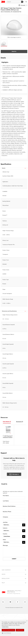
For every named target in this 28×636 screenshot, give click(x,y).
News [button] (3, 574)
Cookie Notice (5, 626)
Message (5, 545)
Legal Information (10, 590)
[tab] (7, 421)
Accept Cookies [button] (20, 630)
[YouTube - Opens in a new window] (10, 602)
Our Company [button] (6, 570)
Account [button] (23, 5)
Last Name (6, 501)
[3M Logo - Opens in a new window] (3, 2)
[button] (6, 633)
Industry (5, 528)
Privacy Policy (18, 590)
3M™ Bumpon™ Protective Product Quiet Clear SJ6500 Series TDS (8, 436)
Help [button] (3, 582)
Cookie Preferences (11, 591)
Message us (15, 474)
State (4, 539)
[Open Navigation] (26, 1)
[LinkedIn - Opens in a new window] (3, 602)
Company (5, 517)
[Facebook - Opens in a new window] (17, 602)
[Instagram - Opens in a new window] (25, 602)
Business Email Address (9, 506)
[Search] (22, 2)
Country (5, 533)
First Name (6, 495)
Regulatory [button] (6, 578)
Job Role (5, 522)
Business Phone (7, 511)
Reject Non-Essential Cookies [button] (8, 630)
